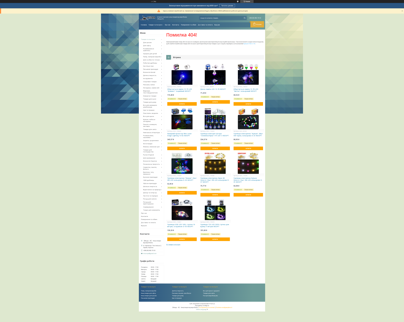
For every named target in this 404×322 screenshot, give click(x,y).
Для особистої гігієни (151, 60)
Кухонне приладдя (150, 177)
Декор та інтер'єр (150, 193)
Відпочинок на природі (152, 190)
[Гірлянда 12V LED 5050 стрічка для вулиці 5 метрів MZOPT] (215, 209)
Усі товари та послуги (173, 244)
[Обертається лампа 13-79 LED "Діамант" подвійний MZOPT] (182, 74)
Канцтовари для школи (149, 296)
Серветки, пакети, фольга (150, 168)
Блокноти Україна (150, 161)
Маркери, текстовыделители (150, 92)
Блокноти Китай (149, 72)
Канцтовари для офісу (148, 293)
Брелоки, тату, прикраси (148, 173)
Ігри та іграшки (148, 110)
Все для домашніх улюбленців (150, 106)
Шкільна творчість (150, 186)
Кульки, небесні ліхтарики (149, 120)
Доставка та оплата (205, 25)
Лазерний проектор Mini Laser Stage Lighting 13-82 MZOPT (179, 135)
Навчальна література (151, 132)
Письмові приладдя (150, 69)
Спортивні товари (150, 82)
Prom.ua (212, 304)
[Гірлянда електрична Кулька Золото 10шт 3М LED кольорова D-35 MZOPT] (248, 163)
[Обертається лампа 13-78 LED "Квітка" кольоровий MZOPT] (248, 74)
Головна (144, 25)
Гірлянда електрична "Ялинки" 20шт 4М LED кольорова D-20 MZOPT (182, 179)
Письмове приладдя (148, 298)
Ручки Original (148, 155)
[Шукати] (245, 18)
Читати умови (227, 5)
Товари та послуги (155, 25)
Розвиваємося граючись (148, 50)
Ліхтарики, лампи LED (151, 88)
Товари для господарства (148, 151)
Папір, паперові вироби (152, 57)
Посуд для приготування (148, 203)
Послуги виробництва (210, 296)
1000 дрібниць (148, 180)
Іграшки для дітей (150, 54)
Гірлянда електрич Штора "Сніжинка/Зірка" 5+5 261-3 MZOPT (214, 135)
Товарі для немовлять (151, 210)
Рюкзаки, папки (149, 85)
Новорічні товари (149, 96)
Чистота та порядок (150, 196)
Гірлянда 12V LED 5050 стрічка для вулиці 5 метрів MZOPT (214, 225)
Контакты (175, 25)
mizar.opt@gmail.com (149, 253)
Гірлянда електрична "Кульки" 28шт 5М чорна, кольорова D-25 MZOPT (248, 135)
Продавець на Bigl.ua (202, 305)
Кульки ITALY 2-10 (249, 44)
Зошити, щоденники (151, 140)
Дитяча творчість (149, 75)
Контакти (144, 216)
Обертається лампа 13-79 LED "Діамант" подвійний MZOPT (179, 90)
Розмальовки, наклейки (148, 136)
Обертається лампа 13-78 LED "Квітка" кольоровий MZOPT (246, 90)
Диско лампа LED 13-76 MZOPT (213, 89)
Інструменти (148, 78)
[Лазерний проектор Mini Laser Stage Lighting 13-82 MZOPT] (182, 118)
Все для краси (148, 116)
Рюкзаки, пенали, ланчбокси (181, 293)
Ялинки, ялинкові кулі (151, 147)
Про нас (167, 25)
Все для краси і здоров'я (211, 291)
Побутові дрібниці (150, 63)
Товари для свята (149, 129)
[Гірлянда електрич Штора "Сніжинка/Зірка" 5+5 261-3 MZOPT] (215, 118)
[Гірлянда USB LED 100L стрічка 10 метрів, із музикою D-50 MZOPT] (182, 209)
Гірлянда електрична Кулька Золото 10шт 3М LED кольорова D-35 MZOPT (248, 180)
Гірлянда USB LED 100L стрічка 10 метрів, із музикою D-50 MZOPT (181, 225)
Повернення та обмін (188, 25)
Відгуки (217, 25)
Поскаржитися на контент (207, 307)
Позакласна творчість (151, 164)
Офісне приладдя (150, 183)
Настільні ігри (148, 66)
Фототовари (147, 144)
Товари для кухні (149, 99)
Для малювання (149, 158)
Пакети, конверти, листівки (150, 125)
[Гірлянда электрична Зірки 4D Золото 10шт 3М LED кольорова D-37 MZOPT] (215, 163)
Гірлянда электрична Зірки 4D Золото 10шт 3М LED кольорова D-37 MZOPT (214, 180)
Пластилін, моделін (150, 113)
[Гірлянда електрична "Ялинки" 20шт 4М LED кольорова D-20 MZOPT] (182, 163)
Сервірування (148, 207)
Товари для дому (149, 102)
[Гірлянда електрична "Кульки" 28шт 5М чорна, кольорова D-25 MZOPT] (248, 118)
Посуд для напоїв (150, 199)
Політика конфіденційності (224, 307)
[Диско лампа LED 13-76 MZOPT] (215, 74)
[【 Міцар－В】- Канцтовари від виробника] (148, 18)
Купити (182, 104)
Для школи (147, 42)
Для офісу (147, 45)
